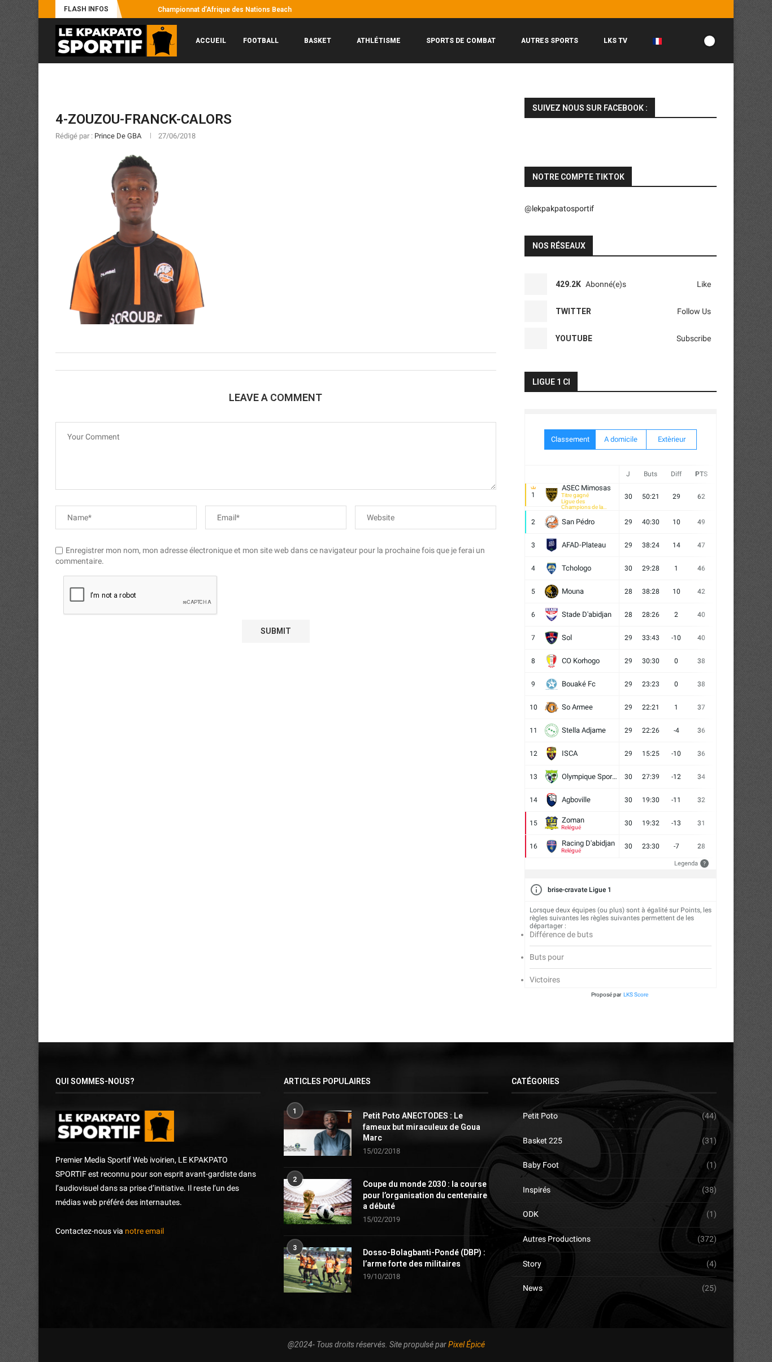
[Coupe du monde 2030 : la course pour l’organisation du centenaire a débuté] (318, 1201)
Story (620, 1263)
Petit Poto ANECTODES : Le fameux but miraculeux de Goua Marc (421, 1126)
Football (261, 41)
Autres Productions (620, 1238)
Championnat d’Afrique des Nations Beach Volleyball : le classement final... (275, 10)
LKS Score (635, 994)
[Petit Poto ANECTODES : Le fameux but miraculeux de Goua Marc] (318, 1133)
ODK (620, 1214)
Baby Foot (620, 1164)
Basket (317, 41)
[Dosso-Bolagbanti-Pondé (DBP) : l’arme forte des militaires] (318, 1270)
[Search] (711, 88)
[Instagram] (662, 9)
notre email (144, 1230)
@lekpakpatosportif (559, 208)
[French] (661, 41)
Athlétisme (379, 41)
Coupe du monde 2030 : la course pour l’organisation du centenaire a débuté (425, 1195)
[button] (133, 9)
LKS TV (615, 41)
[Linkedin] (701, 9)
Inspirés (620, 1189)
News (620, 1288)
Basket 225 (620, 1140)
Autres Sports (549, 41)
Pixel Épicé (466, 1344)
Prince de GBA (117, 136)
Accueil (211, 41)
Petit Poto (620, 1115)
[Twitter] (675, 9)
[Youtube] (688, 9)
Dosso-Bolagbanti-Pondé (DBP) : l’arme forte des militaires (424, 1258)
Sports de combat (461, 41)
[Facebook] (649, 9)
